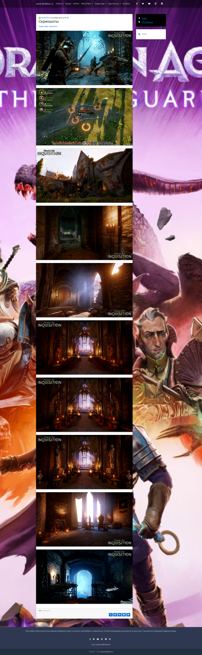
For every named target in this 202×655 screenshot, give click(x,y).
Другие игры (114, 4)
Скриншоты (46, 610)
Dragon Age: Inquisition (47, 26)
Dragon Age (100, 4)
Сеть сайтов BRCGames (101, 645)
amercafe (45, 18)
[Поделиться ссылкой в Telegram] (124, 614)
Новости (59, 4)
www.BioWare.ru (44, 3)
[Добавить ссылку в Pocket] (128, 614)
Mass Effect (86, 4)
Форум (68, 4)
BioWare (126, 4)
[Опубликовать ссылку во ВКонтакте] (120, 614)
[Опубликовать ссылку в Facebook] (111, 614)
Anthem (76, 4)
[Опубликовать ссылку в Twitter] (115, 614)
